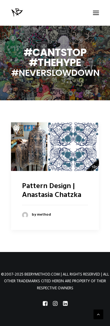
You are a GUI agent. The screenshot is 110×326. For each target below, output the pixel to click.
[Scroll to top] (98, 314)
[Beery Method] (17, 12)
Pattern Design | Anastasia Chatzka (51, 190)
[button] (96, 13)
